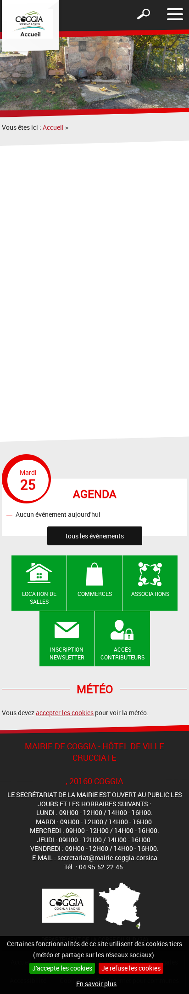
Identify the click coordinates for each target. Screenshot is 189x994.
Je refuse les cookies (131, 968)
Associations (150, 593)
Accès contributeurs (122, 653)
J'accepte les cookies (62, 968)
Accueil (53, 127)
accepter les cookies (65, 712)
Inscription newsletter (67, 653)
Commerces (95, 593)
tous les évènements (95, 536)
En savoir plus (96, 983)
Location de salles (39, 597)
